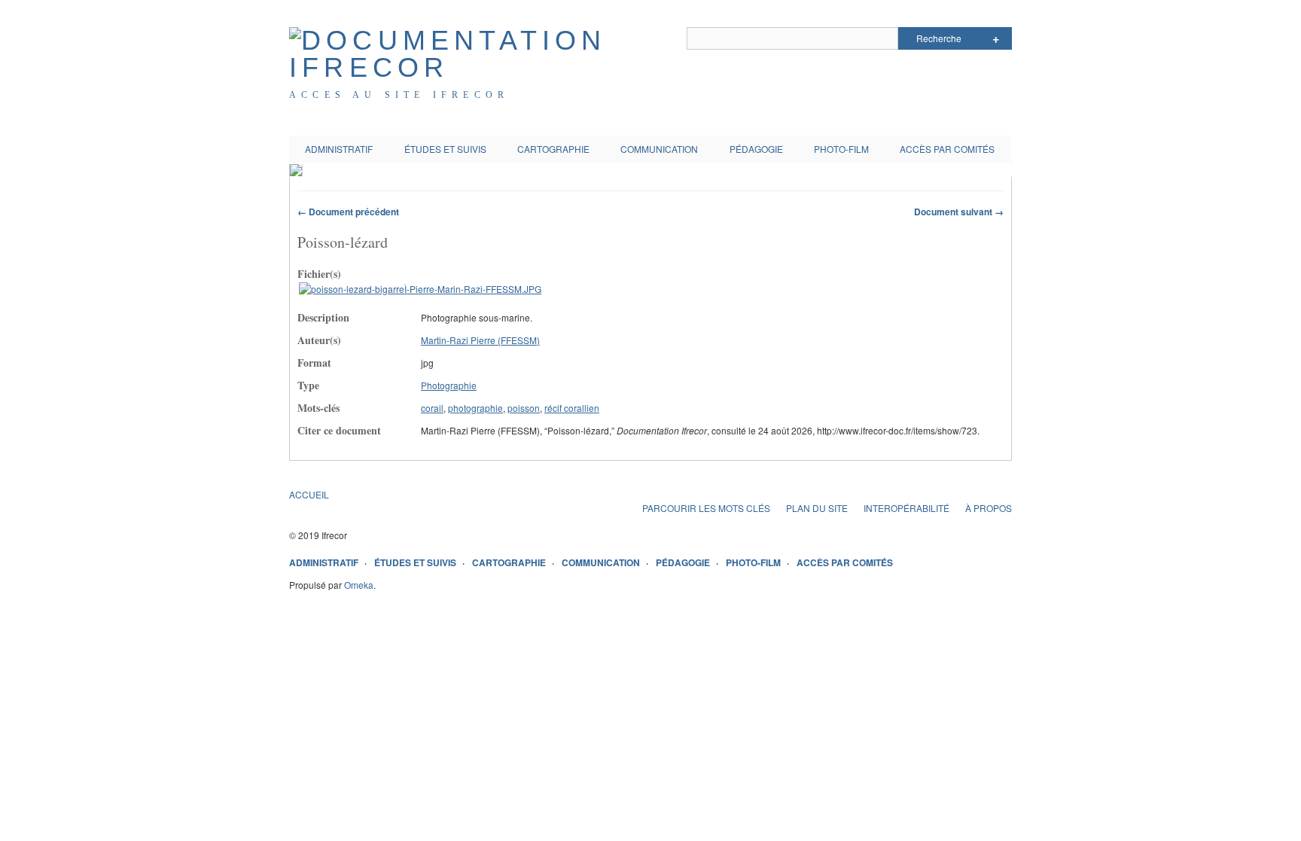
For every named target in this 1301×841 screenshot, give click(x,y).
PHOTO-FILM (841, 148)
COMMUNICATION (659, 148)
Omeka (358, 584)
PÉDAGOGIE (756, 148)
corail (432, 407)
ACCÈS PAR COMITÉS (947, 148)
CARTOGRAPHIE (553, 148)
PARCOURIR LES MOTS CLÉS (706, 507)
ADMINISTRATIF (339, 148)
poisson (523, 407)
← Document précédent (348, 211)
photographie (475, 407)
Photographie (449, 385)
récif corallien (571, 407)
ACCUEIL (309, 494)
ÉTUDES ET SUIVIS (445, 148)
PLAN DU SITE (817, 507)
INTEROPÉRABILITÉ (906, 507)
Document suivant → (959, 211)
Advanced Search (996, 38)
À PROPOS (988, 507)
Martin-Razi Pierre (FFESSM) (480, 340)
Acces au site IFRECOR (399, 95)
